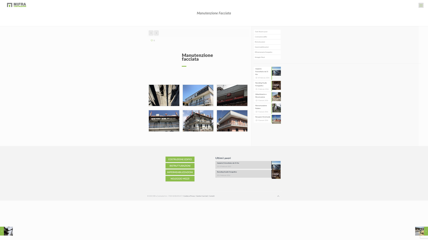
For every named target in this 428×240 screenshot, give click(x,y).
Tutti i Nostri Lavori (261, 32)
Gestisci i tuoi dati (202, 196)
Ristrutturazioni (260, 42)
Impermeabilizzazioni (262, 47)
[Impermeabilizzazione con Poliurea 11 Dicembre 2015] (421, 231)
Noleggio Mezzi (260, 57)
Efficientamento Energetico (263, 52)
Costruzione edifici (261, 37)
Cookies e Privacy (189, 196)
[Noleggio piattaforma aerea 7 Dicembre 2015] (6, 231)
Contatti (211, 196)
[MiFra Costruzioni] (16, 5)
